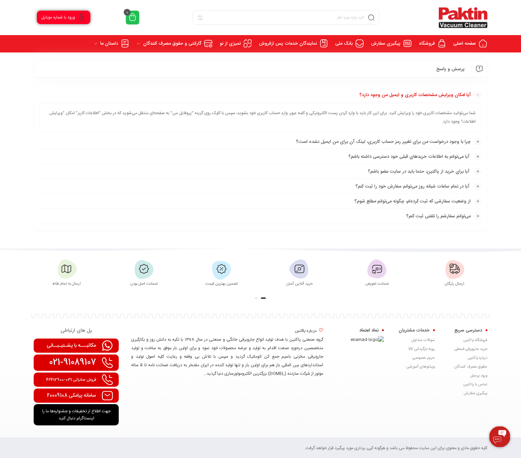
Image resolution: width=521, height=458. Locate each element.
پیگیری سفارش (475, 393)
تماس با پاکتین (475, 384)
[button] (263, 298)
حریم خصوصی (424, 358)
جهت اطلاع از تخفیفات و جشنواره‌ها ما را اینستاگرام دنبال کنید (76, 415)
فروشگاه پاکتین (475, 340)
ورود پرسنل (478, 376)
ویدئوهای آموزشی (421, 367)
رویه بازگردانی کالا (421, 349)
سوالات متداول (423, 340)
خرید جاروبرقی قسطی (470, 349)
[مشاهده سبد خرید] (132, 17)
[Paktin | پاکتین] (463, 17)
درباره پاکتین (477, 358)
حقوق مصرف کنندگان (470, 367)
